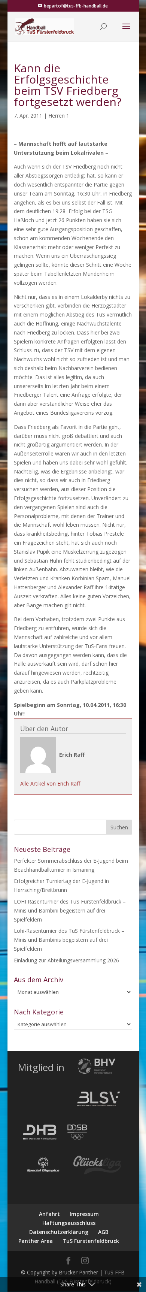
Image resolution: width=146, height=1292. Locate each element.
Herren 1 (58, 115)
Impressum (84, 1213)
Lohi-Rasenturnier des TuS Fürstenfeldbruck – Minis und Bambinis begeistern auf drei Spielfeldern (69, 939)
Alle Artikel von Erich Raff (50, 783)
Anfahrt (49, 1213)
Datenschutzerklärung (58, 1231)
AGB (103, 1231)
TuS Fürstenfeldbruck (91, 1240)
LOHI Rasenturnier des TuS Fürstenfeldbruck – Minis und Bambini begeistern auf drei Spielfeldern (70, 910)
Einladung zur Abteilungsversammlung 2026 (66, 960)
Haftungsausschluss (68, 1222)
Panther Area (35, 1240)
